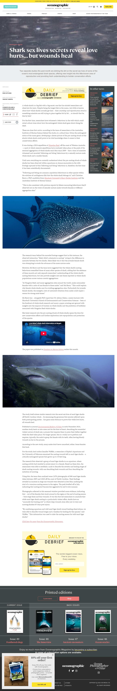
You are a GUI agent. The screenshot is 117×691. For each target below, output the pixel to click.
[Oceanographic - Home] (58, 5)
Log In (90, 6)
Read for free (58, 685)
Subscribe (108, 7)
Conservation (49, 8)
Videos (29, 13)
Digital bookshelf (10, 7)
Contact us (57, 683)
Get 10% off (42, 685)
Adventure (58, 8)
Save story (8, 122)
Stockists (68, 685)
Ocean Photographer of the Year (97, 13)
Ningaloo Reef (54, 145)
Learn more (47, 599)
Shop (74, 13)
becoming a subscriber (86, 649)
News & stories (12, 13)
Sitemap (67, 683)
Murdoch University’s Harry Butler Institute (61, 178)
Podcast (44, 13)
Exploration (66, 8)
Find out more (75, 1)
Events (60, 13)
